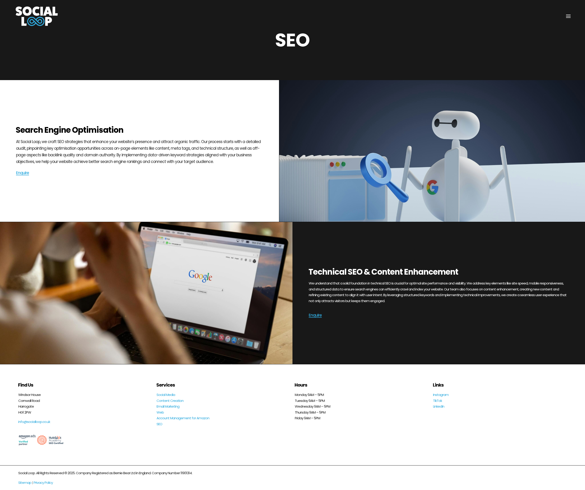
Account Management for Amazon (183, 418)
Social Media (166, 394)
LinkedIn (438, 406)
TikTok (437, 400)
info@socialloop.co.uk (34, 421)
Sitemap (24, 482)
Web (160, 412)
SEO (159, 424)
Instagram (441, 394)
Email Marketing (168, 406)
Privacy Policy (43, 482)
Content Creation (170, 400)
